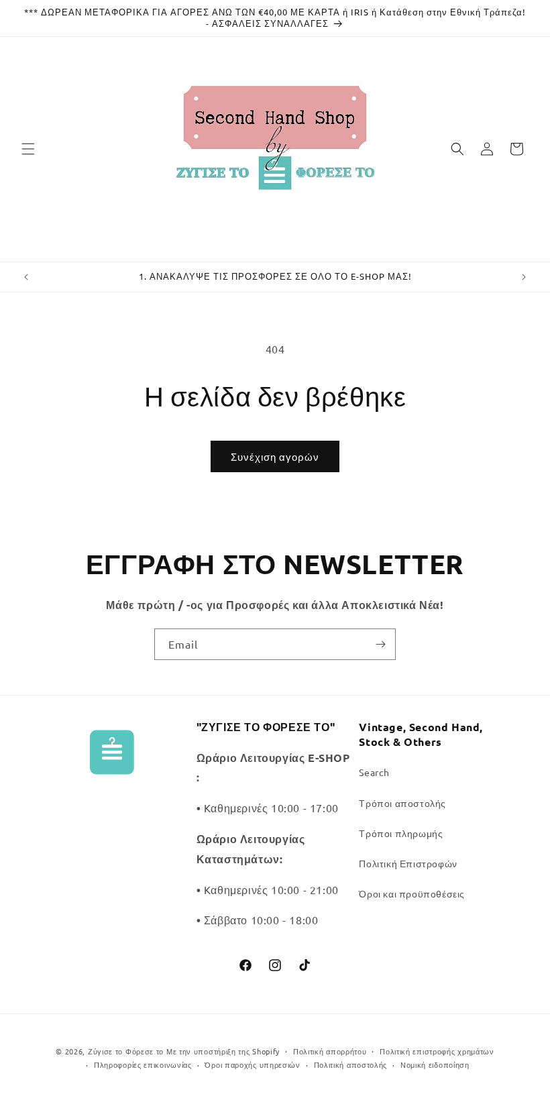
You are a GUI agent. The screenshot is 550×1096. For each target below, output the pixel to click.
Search (374, 772)
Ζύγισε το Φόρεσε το (127, 1051)
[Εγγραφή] (380, 644)
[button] (28, 149)
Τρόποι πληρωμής (401, 833)
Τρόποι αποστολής (402, 803)
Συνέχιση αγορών (275, 456)
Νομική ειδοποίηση (435, 1064)
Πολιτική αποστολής (351, 1064)
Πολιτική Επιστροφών (408, 863)
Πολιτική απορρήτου (330, 1051)
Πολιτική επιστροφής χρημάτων (437, 1051)
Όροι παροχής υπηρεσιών (252, 1064)
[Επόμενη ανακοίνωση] (524, 277)
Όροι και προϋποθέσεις (412, 893)
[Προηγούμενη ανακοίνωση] (26, 277)
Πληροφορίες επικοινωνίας (143, 1064)
